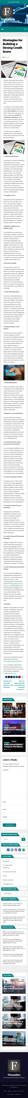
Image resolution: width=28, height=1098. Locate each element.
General (5, 867)
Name (4, 802)
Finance (5, 861)
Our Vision (21, 1091)
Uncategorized (7, 884)
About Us (10, 1091)
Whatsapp (8, 673)
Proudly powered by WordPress (9, 1085)
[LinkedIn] (19, 849)
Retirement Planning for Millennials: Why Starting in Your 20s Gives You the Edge (14, 948)
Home (5, 1091)
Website (5, 817)
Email (14, 673)
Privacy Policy (10, 1094)
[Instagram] (15, 849)
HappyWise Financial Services (13, 661)
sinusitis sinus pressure (9, 909)
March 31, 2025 (9, 991)
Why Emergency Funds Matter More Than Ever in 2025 (12, 1041)
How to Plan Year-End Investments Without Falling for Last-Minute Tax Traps (14, 911)
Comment (6, 770)
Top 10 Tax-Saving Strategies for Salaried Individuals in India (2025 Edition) (12, 941)
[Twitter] (12, 849)
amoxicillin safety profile (9, 917)
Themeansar (14, 1087)
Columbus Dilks (7, 903)
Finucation (7, 19)
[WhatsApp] (23, 849)
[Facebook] (8, 849)
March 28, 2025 (9, 1043)
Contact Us (15, 1091)
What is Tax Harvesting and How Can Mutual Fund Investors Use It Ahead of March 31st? (13, 933)
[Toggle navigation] (25, 29)
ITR (4, 876)
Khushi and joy (7, 880)
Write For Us (18, 1094)
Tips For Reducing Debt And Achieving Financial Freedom (19, 685)
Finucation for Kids (8, 871)
